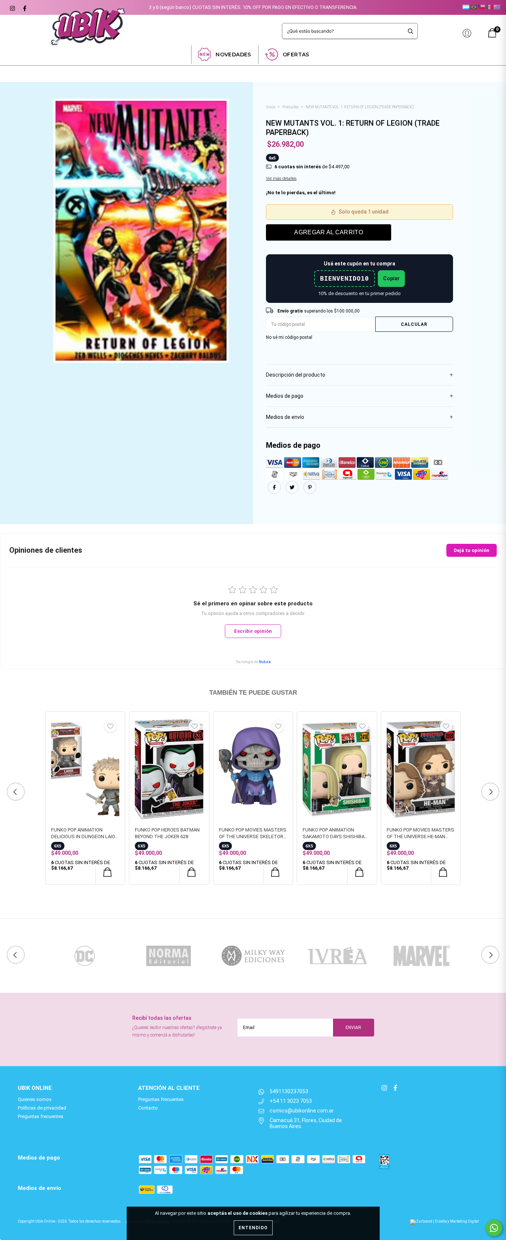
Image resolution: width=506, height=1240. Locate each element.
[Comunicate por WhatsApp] (494, 1228)
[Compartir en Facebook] (275, 492)
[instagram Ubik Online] (12, 7)
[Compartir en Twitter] (293, 492)
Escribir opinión (253, 631)
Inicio (270, 107)
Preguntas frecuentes (40, 1116)
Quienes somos (34, 1099)
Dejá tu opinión (471, 550)
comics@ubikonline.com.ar (302, 1111)
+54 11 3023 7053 (291, 1101)
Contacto (148, 1108)
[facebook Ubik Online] (24, 7)
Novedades (233, 54)
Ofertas (296, 54)
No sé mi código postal (289, 337)
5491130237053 (289, 1091)
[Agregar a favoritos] (110, 726)
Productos (290, 107)
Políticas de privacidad (42, 1108)
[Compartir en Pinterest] (309, 492)
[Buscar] (410, 31)
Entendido (253, 1227)
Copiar (391, 278)
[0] (492, 36)
